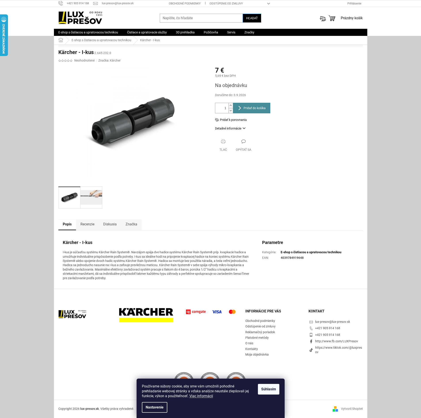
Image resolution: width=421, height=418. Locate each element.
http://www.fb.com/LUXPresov (336, 341)
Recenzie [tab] (87, 224)
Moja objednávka (257, 354)
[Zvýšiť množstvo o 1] (231, 105)
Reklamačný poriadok (260, 332)
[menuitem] (88, 32)
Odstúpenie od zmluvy (226, 3)
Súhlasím (268, 389)
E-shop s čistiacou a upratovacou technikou (311, 252)
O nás (249, 343)
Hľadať (252, 18)
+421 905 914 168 (327, 328)
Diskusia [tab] (110, 224)
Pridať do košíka (255, 108)
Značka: (109, 60)
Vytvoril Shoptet (352, 408)
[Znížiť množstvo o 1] (231, 110)
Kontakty (251, 349)
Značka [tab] (131, 224)
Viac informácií (201, 396)
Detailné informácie (228, 128)
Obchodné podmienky (185, 3)
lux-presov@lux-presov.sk (332, 321)
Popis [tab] (67, 224)
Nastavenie (155, 407)
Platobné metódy (257, 337)
